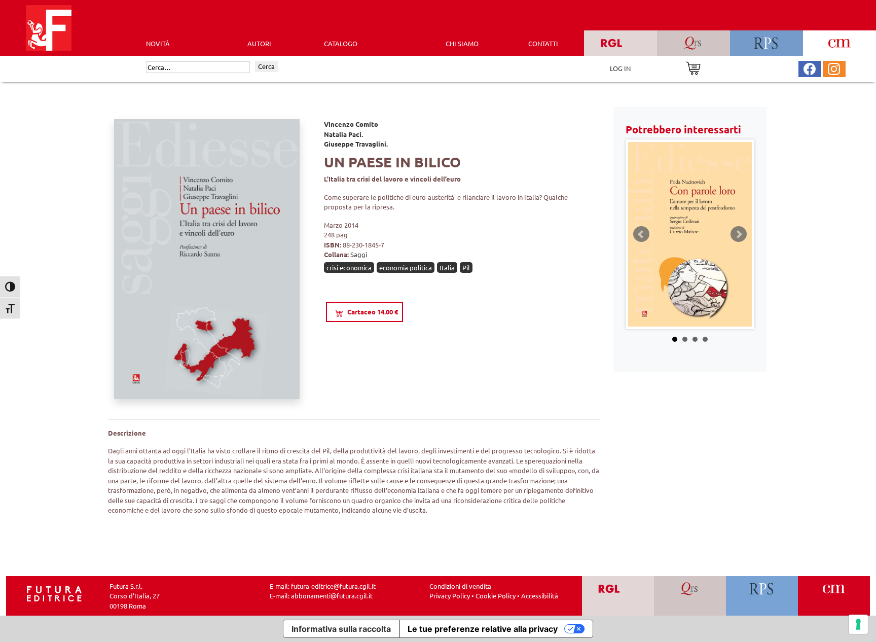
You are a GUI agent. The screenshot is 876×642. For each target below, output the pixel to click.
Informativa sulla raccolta (341, 629)
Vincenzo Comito (351, 124)
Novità (158, 43)
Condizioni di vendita (460, 586)
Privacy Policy (449, 595)
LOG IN (620, 68)
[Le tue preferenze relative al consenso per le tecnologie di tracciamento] (858, 624)
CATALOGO (340, 43)
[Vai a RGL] (618, 596)
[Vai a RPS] (762, 596)
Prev (641, 234)
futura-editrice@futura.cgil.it (333, 586)
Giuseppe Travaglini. (356, 143)
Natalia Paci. (343, 134)
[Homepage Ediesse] (54, 592)
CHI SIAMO (462, 43)
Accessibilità (539, 595)
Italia (447, 267)
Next (739, 234)
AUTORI (259, 43)
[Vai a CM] (834, 596)
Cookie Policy (496, 595)
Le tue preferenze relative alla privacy (483, 629)
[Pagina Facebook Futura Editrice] (810, 67)
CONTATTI (543, 43)
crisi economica (349, 267)
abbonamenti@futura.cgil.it (332, 595)
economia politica (405, 267)
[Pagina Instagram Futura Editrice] (834, 67)
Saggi (358, 254)
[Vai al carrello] (693, 67)
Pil (466, 267)
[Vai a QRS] (690, 596)
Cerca (266, 66)
